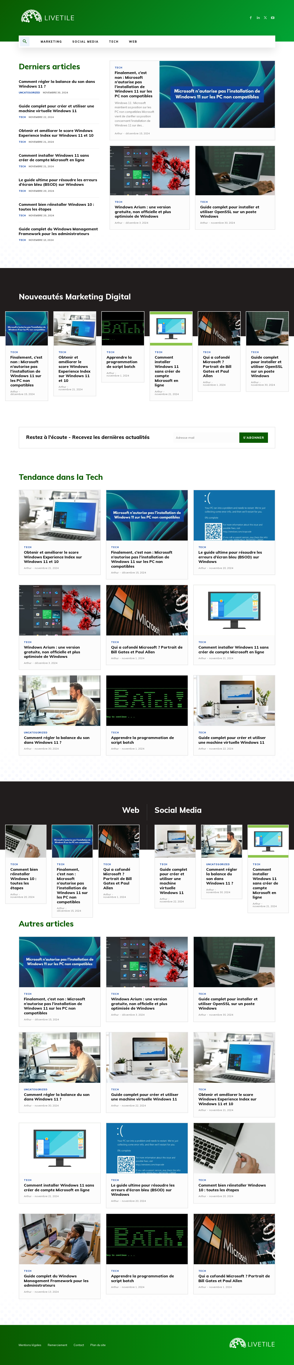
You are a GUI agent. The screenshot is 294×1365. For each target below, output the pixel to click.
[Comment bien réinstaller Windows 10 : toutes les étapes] (26, 841)
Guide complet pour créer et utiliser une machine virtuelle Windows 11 (56, 108)
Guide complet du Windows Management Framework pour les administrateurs (58, 231)
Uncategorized (29, 92)
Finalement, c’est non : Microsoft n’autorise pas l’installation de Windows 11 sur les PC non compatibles (133, 84)
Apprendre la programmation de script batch (122, 362)
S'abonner (253, 438)
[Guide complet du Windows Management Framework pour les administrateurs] (59, 1239)
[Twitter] (265, 17)
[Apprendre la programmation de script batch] (123, 329)
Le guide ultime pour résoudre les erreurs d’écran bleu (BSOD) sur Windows (58, 182)
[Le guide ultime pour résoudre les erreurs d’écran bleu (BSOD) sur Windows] (234, 515)
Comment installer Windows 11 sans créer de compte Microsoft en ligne (54, 158)
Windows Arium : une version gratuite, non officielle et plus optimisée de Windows (143, 212)
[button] (24, 41)
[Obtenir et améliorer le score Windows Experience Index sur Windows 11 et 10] (75, 329)
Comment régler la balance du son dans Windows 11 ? (57, 84)
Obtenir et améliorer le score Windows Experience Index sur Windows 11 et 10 (56, 133)
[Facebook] (250, 17)
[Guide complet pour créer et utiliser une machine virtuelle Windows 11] (234, 701)
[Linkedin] (258, 17)
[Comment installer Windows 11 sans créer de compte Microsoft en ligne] (171, 329)
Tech (22, 117)
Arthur (118, 133)
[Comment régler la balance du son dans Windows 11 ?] (59, 701)
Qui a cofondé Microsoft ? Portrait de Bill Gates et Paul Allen (217, 366)
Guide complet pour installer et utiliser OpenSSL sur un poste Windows (229, 212)
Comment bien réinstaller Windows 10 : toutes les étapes (56, 207)
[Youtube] (272, 17)
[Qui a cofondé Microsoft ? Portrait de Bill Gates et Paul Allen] (219, 329)
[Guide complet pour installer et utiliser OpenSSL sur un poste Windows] (235, 170)
